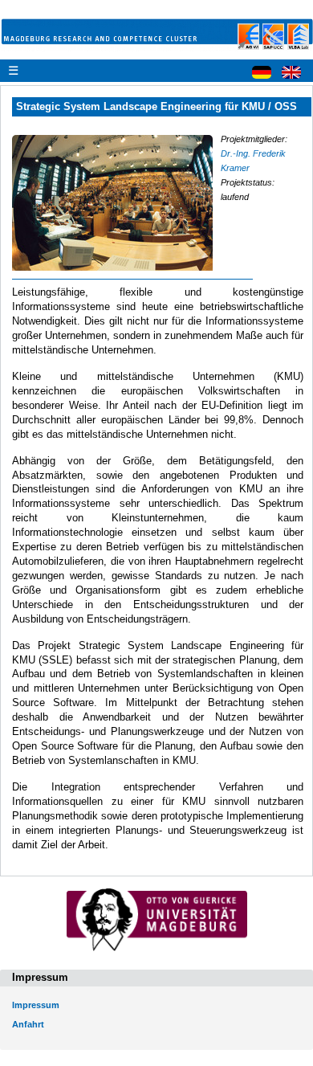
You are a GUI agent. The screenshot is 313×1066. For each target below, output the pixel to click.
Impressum (35, 1005)
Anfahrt (28, 1024)
